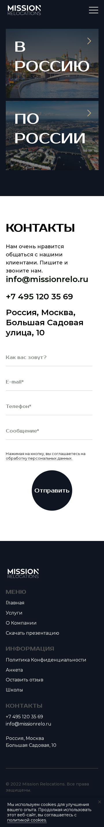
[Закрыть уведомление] (100, 802)
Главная (15, 603)
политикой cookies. (27, 820)
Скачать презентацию (32, 633)
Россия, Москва (25, 738)
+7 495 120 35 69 (24, 716)
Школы (14, 690)
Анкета (14, 670)
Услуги (14, 613)
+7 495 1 (22, 296)
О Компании (21, 623)
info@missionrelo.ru (47, 279)
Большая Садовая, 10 (31, 745)
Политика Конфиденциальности (46, 660)
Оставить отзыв (24, 680)
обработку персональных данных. (39, 458)
